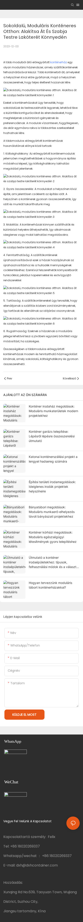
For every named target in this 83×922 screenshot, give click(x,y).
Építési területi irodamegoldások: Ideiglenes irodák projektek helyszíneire (52, 486)
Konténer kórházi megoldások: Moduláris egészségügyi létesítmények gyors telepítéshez (53, 536)
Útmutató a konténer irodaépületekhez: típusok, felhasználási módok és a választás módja (54, 562)
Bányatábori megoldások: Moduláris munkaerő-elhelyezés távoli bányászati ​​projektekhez (52, 511)
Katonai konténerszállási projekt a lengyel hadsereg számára (53, 459)
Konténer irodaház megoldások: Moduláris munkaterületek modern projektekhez (53, 410)
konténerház (58, 62)
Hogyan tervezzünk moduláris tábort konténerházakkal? (50, 585)
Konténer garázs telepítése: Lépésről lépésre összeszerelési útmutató (52, 436)
